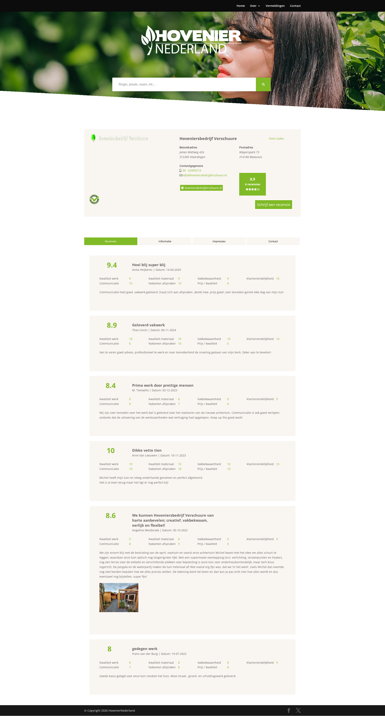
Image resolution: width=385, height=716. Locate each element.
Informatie (165, 241)
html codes (276, 138)
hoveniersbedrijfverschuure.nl (203, 188)
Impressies (219, 241)
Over (253, 6)
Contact (295, 6)
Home (241, 6)
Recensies (111, 241)
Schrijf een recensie (273, 204)
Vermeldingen (275, 6)
